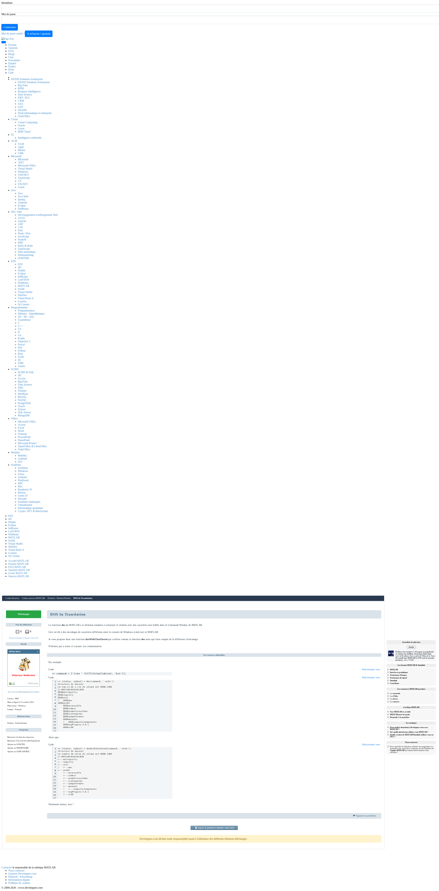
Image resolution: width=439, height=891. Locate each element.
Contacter (6, 867)
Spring (21, 199)
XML (21, 363)
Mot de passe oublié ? (13, 33)
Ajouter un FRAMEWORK (18, 748)
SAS (20, 103)
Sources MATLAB (18, 576)
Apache (22, 221)
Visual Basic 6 (25, 298)
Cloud (14, 119)
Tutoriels (13, 47)
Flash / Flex (24, 233)
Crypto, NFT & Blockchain (33, 511)
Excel (21, 427)
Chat (10, 57)
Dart (20, 230)
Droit (11, 69)
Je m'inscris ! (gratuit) (38, 33)
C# (19, 180)
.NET (21, 162)
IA (12, 134)
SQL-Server (24, 412)
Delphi (21, 270)
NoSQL (22, 400)
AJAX (21, 217)
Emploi (12, 63)
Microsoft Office (27, 165)
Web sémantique (27, 251)
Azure (21, 128)
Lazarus (22, 301)
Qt (19, 359)
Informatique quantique (30, 508)
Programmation (19, 307)
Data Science (25, 94)
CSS (20, 227)
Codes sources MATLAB (33, 598)
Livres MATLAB (17, 573)
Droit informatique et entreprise (35, 113)
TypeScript (24, 177)
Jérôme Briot (14, 652)
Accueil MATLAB (18, 560)
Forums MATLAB (18, 563)
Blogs (11, 54)
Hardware (23, 480)
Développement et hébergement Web (38, 214)
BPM (21, 88)
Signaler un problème (365, 816)
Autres (21, 366)
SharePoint (24, 440)
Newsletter (14, 60)
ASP (20, 224)
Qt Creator (23, 304)
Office (14, 418)
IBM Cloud (24, 131)
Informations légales (19, 879)
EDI (13, 261)
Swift (21, 356)
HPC (20, 483)
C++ (20, 325)
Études (12, 66)
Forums (12, 44)
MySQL (22, 396)
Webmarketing (26, 255)
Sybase (22, 409)
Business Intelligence (29, 91)
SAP (20, 106)
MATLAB (23, 285)
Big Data (23, 85)
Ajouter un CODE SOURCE (18, 751)
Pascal (21, 344)
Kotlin (21, 338)
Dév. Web (16, 211)
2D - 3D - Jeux (26, 316)
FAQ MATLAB (17, 566)
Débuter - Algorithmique (31, 313)
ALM (14, 140)
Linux (21, 474)
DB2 (20, 387)
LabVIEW (23, 279)
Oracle (21, 125)
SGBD (15, 369)
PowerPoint (24, 437)
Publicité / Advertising (20, 876)
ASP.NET (23, 174)
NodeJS (22, 239)
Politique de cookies (19, 882)
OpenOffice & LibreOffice (32, 446)
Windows (23, 171)
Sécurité (22, 110)
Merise (21, 150)
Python (22, 350)
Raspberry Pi (25, 489)
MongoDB (24, 415)
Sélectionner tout (371, 669)
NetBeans (23, 208)
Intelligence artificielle (30, 137)
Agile (21, 147)
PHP (20, 242)
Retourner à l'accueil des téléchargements (23, 741)
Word (21, 430)
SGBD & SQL (26, 372)
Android (22, 202)
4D (19, 267)
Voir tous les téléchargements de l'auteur (23, 692)
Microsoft (16, 156)
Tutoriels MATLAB (19, 570)
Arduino (22, 477)
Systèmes (16, 464)
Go (19, 335)
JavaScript (23, 236)
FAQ (11, 51)
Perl (20, 347)
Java (13, 190)
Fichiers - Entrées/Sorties (59, 598)
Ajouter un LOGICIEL (16, 744)
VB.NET (23, 184)
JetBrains (23, 276)
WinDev (22, 295)
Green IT (23, 495)
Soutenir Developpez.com (22, 873)
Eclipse (22, 205)
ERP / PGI (23, 97)
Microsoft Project (27, 443)
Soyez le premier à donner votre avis (23, 638)
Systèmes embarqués (29, 501)
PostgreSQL (24, 403)
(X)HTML (23, 258)
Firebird (22, 390)
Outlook (22, 433)
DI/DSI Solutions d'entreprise (27, 79)
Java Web (23, 196)
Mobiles (15, 452)
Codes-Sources (12, 598)
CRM (21, 100)
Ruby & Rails (25, 245)
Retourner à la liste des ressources (20, 737)
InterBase (23, 393)
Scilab (21, 288)
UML (21, 153)
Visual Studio (25, 168)
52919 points (33, 683)
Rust (20, 353)
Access (22, 378)
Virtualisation (25, 504)
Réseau (22, 492)
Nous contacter (16, 870)
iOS (20, 461)
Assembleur (24, 319)
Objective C (24, 341)
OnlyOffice (24, 116)
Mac (20, 486)
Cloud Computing (27, 122)
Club (11, 72)
